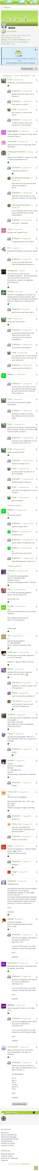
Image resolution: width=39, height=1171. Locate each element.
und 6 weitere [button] (11, 31)
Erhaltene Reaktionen (18, 40)
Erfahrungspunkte (7, 42)
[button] (36, 3)
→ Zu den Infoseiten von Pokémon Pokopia (19, 63)
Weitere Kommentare (19, 1104)
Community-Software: (19, 1164)
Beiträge (4, 40)
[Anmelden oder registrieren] (31, 3)
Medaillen (23, 42)
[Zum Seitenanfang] (36, 1168)
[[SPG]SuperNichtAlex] (3, 1118)
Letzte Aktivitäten (22, 75)
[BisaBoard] (5, 3)
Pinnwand (7, 75)
